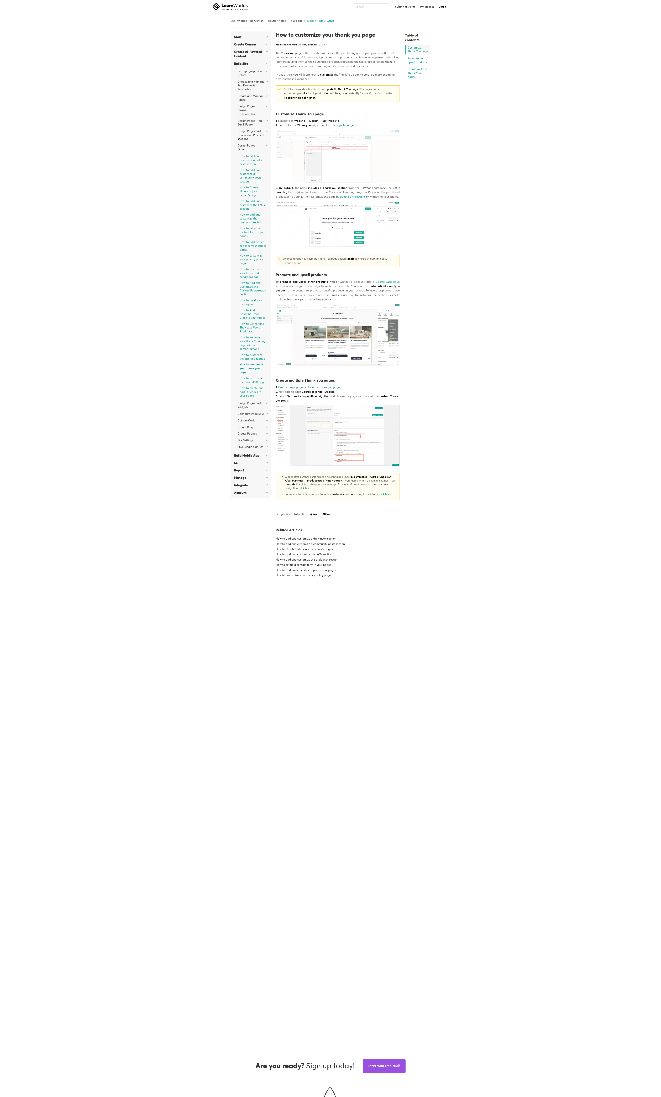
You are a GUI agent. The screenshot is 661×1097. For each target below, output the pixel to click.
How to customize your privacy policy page (252, 259)
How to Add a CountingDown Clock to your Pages (252, 314)
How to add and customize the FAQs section (252, 204)
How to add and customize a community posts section (250, 175)
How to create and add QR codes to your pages (252, 391)
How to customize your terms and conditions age (251, 273)
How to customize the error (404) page (252, 380)
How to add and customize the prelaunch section (251, 218)
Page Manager (345, 125)
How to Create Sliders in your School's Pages (249, 191)
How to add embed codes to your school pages (253, 245)
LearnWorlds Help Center (247, 20)
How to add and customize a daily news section (251, 160)
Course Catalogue (388, 281)
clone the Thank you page (323, 387)
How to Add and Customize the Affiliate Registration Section (253, 288)
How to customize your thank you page (252, 368)
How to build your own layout (251, 302)
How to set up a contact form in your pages (252, 232)
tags (351, 295)
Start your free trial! (384, 1066)
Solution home (277, 20)
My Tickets (427, 6)
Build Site (297, 20)
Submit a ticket (405, 6)
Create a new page (290, 387)
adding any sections (352, 196)
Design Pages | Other (320, 20)
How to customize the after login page (252, 356)
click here (304, 488)
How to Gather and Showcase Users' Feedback (252, 327)
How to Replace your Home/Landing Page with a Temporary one (252, 343)
